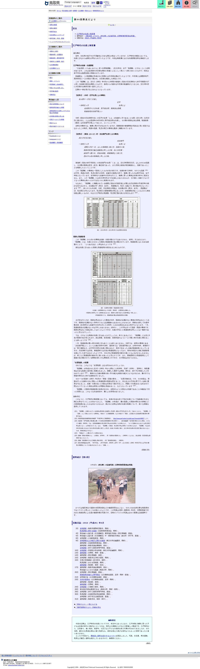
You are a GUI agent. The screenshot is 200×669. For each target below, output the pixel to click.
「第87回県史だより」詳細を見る (88, 607)
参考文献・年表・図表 (57, 38)
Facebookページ (55, 136)
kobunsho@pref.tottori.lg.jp (16, 665)
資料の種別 (53, 28)
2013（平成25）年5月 (93, 38)
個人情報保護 (7, 655)
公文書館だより (55, 68)
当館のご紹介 (54, 51)
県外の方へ (161, 6)
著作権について (31, 655)
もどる (112, 25)
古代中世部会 (85, 579)
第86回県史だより (98, 10)
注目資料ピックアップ (57, 35)
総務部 (75, 10)
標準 (93, 3)
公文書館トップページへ (58, 21)
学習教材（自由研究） (57, 84)
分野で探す (170, 6)
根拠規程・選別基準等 (57, 58)
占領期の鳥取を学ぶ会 (57, 116)
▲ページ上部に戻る (194, 652)
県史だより (88, 10)
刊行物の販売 (54, 91)
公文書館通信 (54, 65)
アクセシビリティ (45, 655)
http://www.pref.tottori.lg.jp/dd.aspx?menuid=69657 (129, 418)
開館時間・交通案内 (56, 54)
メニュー (194, 6)
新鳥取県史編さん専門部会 (90, 575)
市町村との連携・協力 (57, 61)
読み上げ (68, 6)
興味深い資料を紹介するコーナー (103, 636)
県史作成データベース (57, 126)
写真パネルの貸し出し (57, 88)
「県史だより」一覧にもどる (86, 604)
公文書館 (81, 10)
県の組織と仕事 (67, 10)
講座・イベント (55, 81)
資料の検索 (53, 25)
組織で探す (178, 6)
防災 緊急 (186, 6)
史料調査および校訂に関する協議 (92, 540)
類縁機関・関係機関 (56, 142)
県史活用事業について (57, 104)
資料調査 (83, 553)
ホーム (59, 10)
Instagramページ (55, 139)
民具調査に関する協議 (88, 531)
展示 (51, 77)
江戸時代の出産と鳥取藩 (86, 34)
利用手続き (53, 31)
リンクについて (18, 655)
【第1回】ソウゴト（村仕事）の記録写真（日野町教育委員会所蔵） (110, 36)
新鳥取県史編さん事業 (57, 107)
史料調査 (83, 528)
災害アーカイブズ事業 (57, 119)
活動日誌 (52, 94)
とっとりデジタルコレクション (60, 42)
